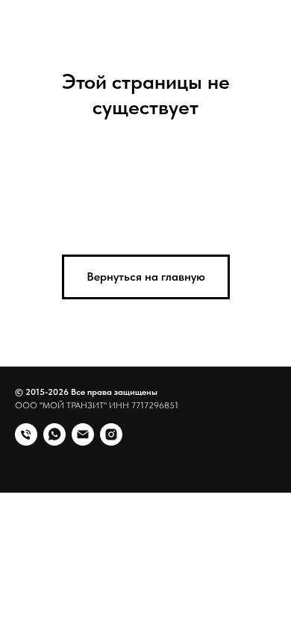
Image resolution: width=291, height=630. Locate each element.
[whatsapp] (54, 434)
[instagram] (111, 434)
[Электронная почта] (83, 434)
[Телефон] (26, 434)
